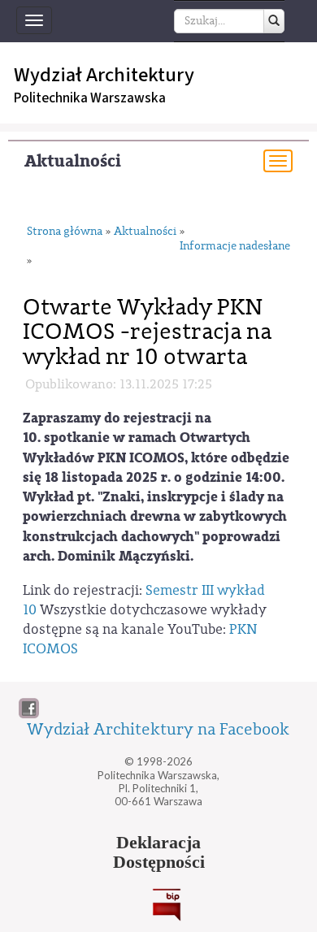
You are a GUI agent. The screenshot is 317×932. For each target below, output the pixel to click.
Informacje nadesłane (235, 247)
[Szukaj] (273, 21)
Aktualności (72, 161)
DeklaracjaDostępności (159, 852)
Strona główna (64, 232)
